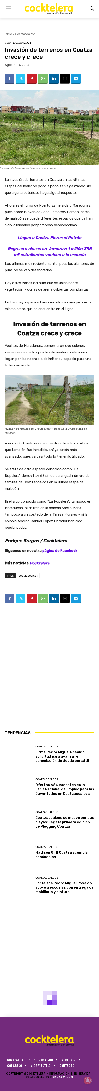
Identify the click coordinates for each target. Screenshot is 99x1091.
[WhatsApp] (43, 79)
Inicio (8, 34)
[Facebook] (9, 79)
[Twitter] (20, 79)
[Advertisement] (49, 670)
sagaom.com (63, 1077)
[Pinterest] (32, 79)
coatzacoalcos (28, 575)
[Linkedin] (54, 79)
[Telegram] (76, 79)
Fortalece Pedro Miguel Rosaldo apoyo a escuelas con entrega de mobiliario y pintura (64, 887)
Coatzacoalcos (25, 34)
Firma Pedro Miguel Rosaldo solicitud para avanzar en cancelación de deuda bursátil (62, 756)
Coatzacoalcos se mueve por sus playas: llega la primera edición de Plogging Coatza (64, 822)
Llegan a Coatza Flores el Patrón (49, 237)
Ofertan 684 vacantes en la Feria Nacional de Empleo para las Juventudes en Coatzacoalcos (64, 789)
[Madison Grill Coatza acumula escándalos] (18, 852)
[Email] (65, 79)
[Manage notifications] (88, 1080)
